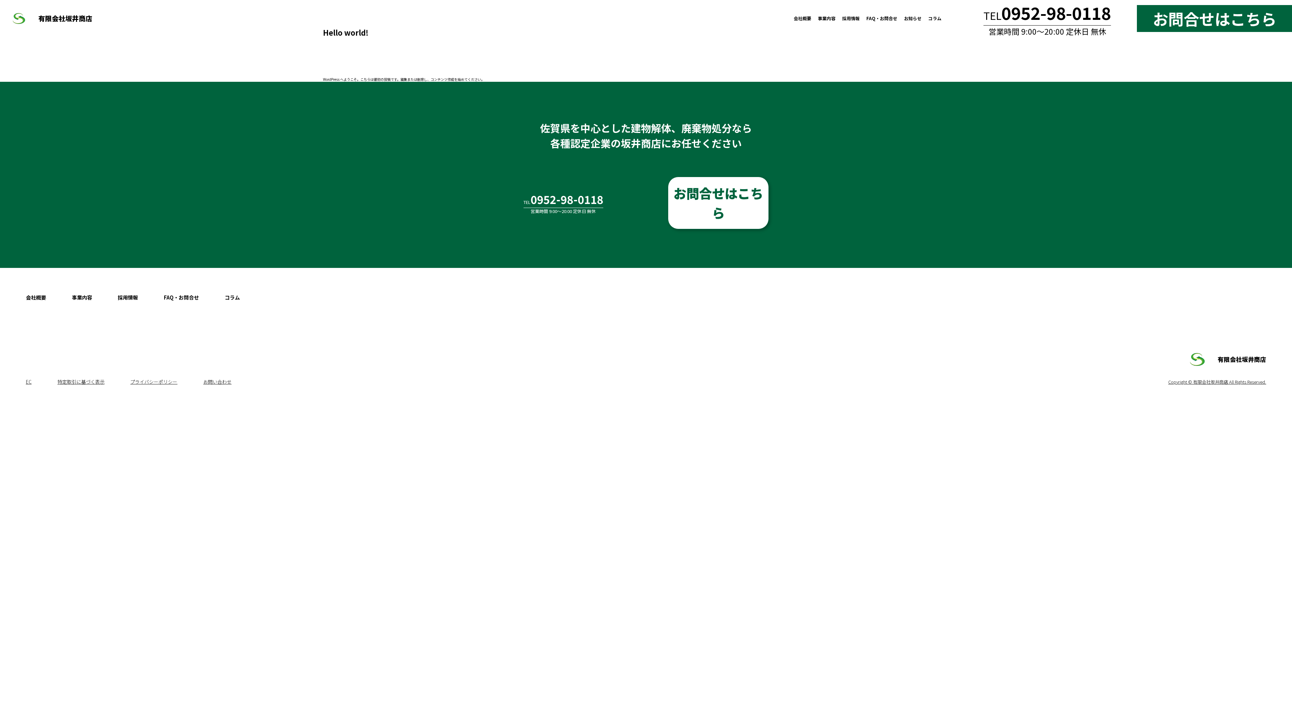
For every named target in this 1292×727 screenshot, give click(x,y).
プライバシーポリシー (153, 381)
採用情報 (851, 18)
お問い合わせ (217, 381)
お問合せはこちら (718, 202)
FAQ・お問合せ (881, 18)
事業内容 (826, 18)
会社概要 (802, 18)
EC (29, 381)
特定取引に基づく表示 (81, 381)
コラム (934, 18)
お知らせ (913, 18)
